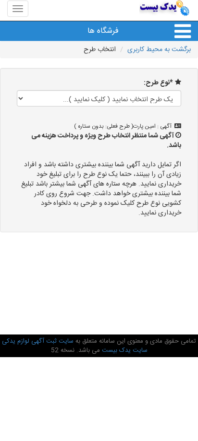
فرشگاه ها (103, 31)
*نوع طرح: (158, 83)
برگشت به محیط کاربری (159, 49)
